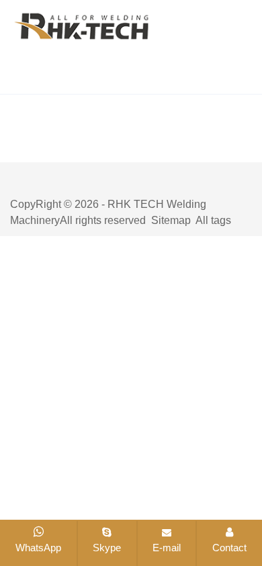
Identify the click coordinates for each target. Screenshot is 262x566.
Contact (229, 547)
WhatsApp (38, 547)
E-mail (166, 547)
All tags (213, 220)
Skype (107, 547)
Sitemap (171, 220)
